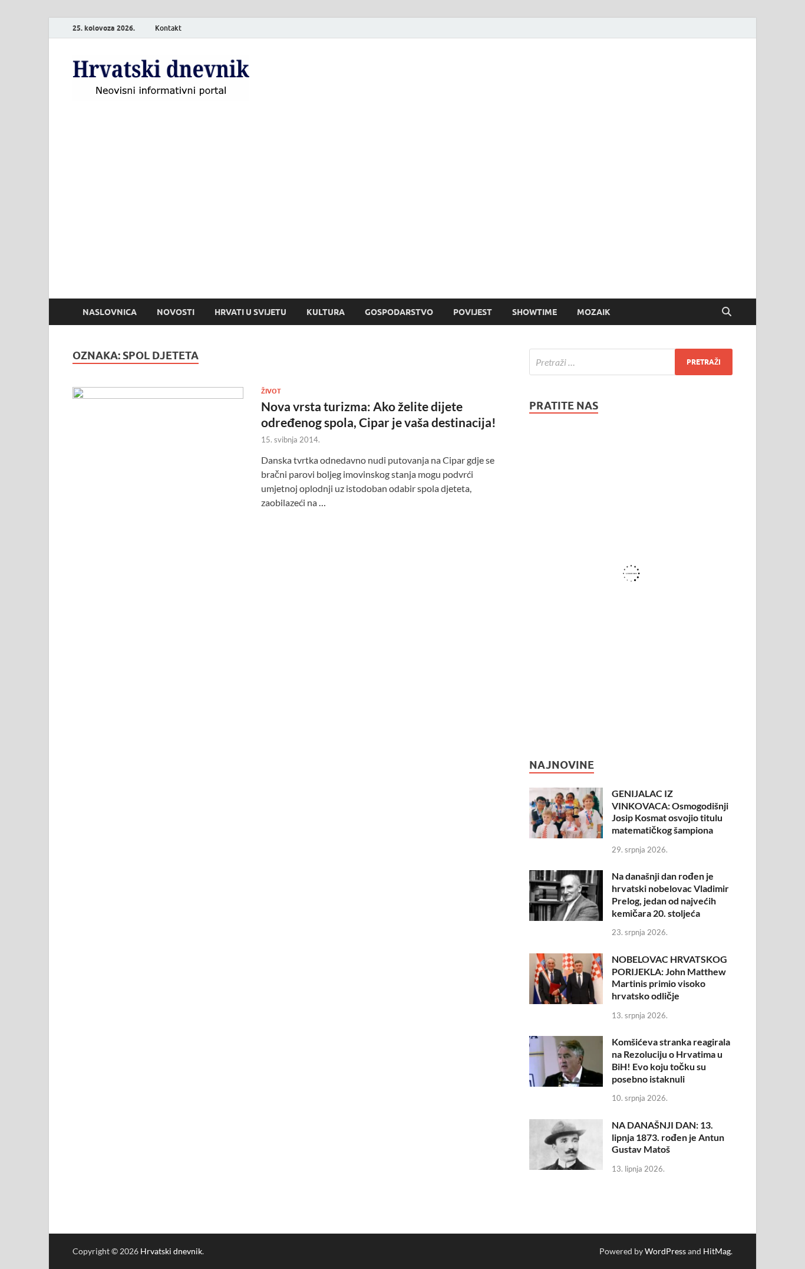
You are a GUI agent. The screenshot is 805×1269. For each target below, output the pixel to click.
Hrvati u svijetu (250, 312)
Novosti (175, 312)
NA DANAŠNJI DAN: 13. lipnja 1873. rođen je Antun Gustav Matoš (668, 1137)
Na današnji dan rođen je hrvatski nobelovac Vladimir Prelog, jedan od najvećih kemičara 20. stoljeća (670, 894)
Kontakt (168, 28)
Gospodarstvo (399, 312)
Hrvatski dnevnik (171, 1251)
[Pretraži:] (631, 362)
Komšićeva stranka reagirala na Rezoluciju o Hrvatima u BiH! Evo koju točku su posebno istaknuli (671, 1060)
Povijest (472, 312)
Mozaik (594, 312)
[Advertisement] (402, 210)
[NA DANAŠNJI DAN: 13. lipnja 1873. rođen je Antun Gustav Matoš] (566, 1126)
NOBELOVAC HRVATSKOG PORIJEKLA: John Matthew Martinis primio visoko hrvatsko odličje (669, 977)
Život (271, 391)
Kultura (325, 312)
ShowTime (534, 312)
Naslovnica (110, 312)
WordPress (665, 1251)
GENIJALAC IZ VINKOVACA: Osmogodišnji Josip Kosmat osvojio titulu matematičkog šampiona (670, 811)
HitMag (717, 1251)
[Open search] (726, 312)
